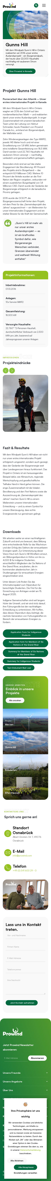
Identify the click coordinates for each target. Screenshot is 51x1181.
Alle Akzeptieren (26, 1167)
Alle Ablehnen (16, 1160)
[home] (9, 5)
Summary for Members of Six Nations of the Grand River (26, 653)
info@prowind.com (22, 855)
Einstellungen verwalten (25, 1173)
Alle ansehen (15, 700)
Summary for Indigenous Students (23, 661)
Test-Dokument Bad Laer (19, 668)
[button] (44, 5)
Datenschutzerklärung (30, 1150)
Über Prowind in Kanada (20, 71)
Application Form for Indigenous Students (26, 633)
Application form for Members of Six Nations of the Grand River (26, 643)
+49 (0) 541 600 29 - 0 (25, 870)
